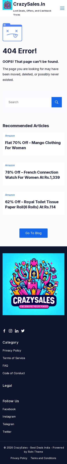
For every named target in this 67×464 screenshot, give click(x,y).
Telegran (8, 424)
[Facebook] (4, 331)
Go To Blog (33, 233)
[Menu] (62, 8)
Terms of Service (14, 358)
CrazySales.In (29, 4)
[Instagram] (10, 331)
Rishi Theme (35, 451)
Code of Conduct (14, 373)
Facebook (9, 409)
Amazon (10, 135)
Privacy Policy (12, 350)
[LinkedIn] (16, 331)
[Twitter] (23, 331)
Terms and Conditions (43, 458)
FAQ (5, 365)
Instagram (9, 416)
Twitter (7, 431)
